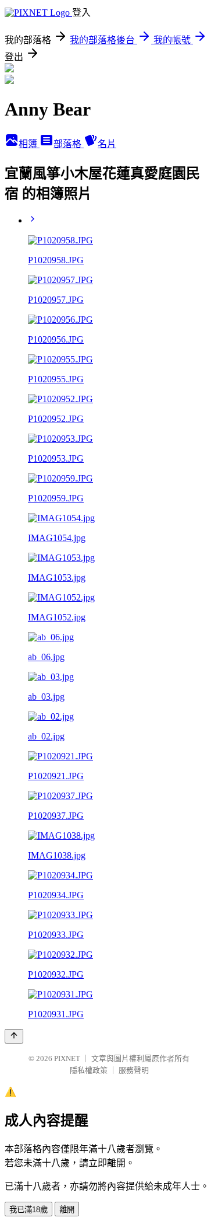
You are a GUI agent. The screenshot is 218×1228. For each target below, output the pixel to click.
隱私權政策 (89, 1070)
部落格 (68, 144)
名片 (107, 144)
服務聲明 (134, 1070)
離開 (66, 1209)
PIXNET (67, 1058)
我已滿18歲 (28, 1209)
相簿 (29, 144)
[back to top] (14, 1036)
